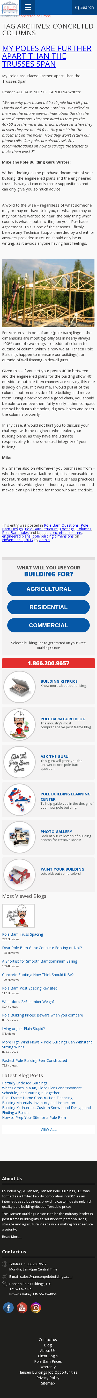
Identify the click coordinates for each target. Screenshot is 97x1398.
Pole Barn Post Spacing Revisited (29, 988)
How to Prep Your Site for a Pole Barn (34, 1117)
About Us (48, 1350)
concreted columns (66, 532)
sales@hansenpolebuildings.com (46, 1276)
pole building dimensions (53, 536)
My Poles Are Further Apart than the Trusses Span (47, 56)
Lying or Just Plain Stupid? (23, 1028)
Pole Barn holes (15, 532)
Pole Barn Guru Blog (63, 718)
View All (49, 1129)
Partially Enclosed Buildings (24, 1083)
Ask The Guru (55, 756)
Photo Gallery (56, 831)
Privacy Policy (47, 1377)
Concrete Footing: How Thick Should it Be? (37, 974)
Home (7, 15)
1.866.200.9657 (48, 663)
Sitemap (48, 1383)
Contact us (48, 1339)
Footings (67, 528)
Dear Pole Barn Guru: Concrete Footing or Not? (42, 947)
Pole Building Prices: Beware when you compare (42, 1015)
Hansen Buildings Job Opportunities (47, 1372)
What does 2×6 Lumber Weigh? (28, 1001)
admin (44, 539)
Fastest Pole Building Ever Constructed (34, 1060)
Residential (48, 607)
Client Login (48, 1355)
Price (59, 681)
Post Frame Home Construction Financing (37, 1097)
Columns (84, 528)
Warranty (48, 1366)
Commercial (48, 625)
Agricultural (48, 589)
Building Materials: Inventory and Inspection (38, 1102)
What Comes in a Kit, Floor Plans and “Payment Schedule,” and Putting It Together (42, 1090)
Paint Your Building (62, 869)
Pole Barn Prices (48, 1361)
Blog (48, 1345)
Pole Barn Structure (41, 528)
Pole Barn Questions (61, 525)
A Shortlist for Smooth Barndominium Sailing (39, 961)
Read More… (12, 1236)
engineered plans (16, 536)
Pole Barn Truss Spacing (22, 934)
